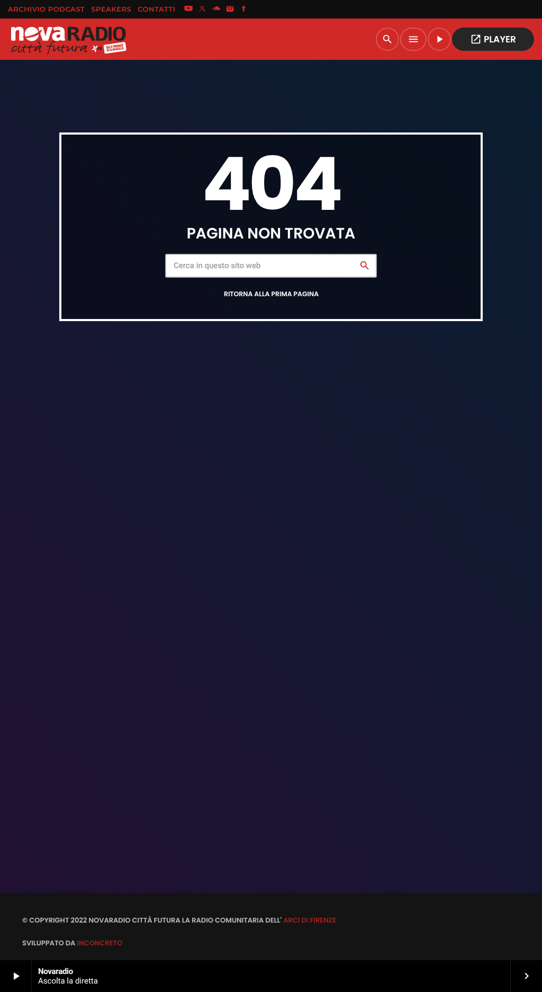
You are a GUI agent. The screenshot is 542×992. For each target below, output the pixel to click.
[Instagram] (230, 9)
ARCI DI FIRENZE (309, 920)
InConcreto (99, 943)
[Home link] (68, 39)
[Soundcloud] (216, 9)
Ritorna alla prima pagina (271, 294)
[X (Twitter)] (202, 9)
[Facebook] (244, 9)
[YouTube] (188, 9)
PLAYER (493, 39)
